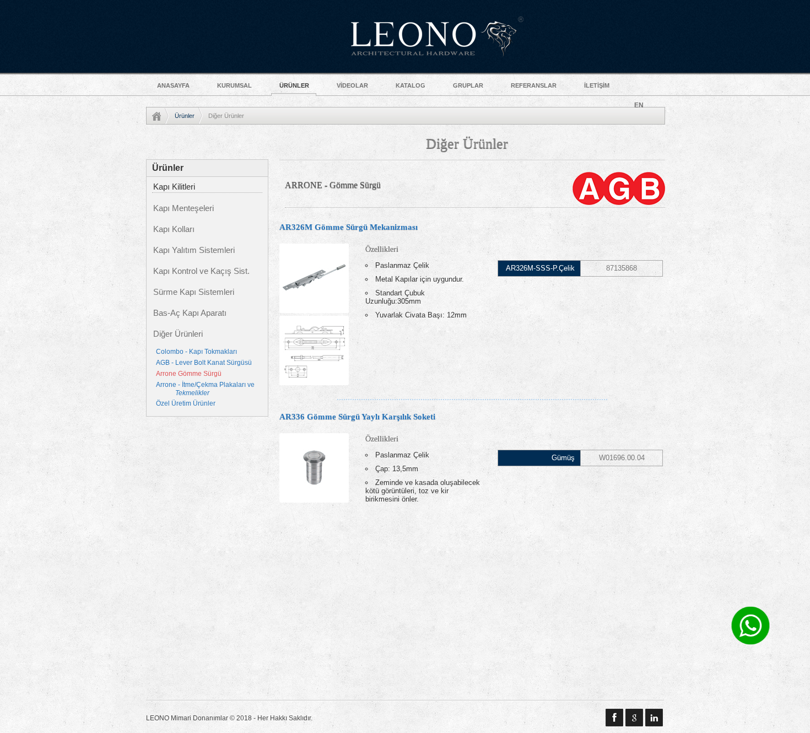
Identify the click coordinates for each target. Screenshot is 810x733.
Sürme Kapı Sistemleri (193, 292)
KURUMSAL (234, 85)
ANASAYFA (173, 85)
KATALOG (410, 85)
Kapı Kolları (174, 229)
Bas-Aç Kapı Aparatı (189, 313)
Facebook (614, 717)
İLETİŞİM (596, 85)
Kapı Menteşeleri (183, 208)
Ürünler (185, 115)
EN (639, 105)
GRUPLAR (468, 85)
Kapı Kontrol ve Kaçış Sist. (201, 271)
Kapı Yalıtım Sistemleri (194, 250)
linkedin (654, 717)
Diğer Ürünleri (178, 334)
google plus (634, 717)
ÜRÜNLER (294, 85)
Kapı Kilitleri (174, 186)
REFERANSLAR (534, 85)
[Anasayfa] (160, 116)
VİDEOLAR (352, 85)
